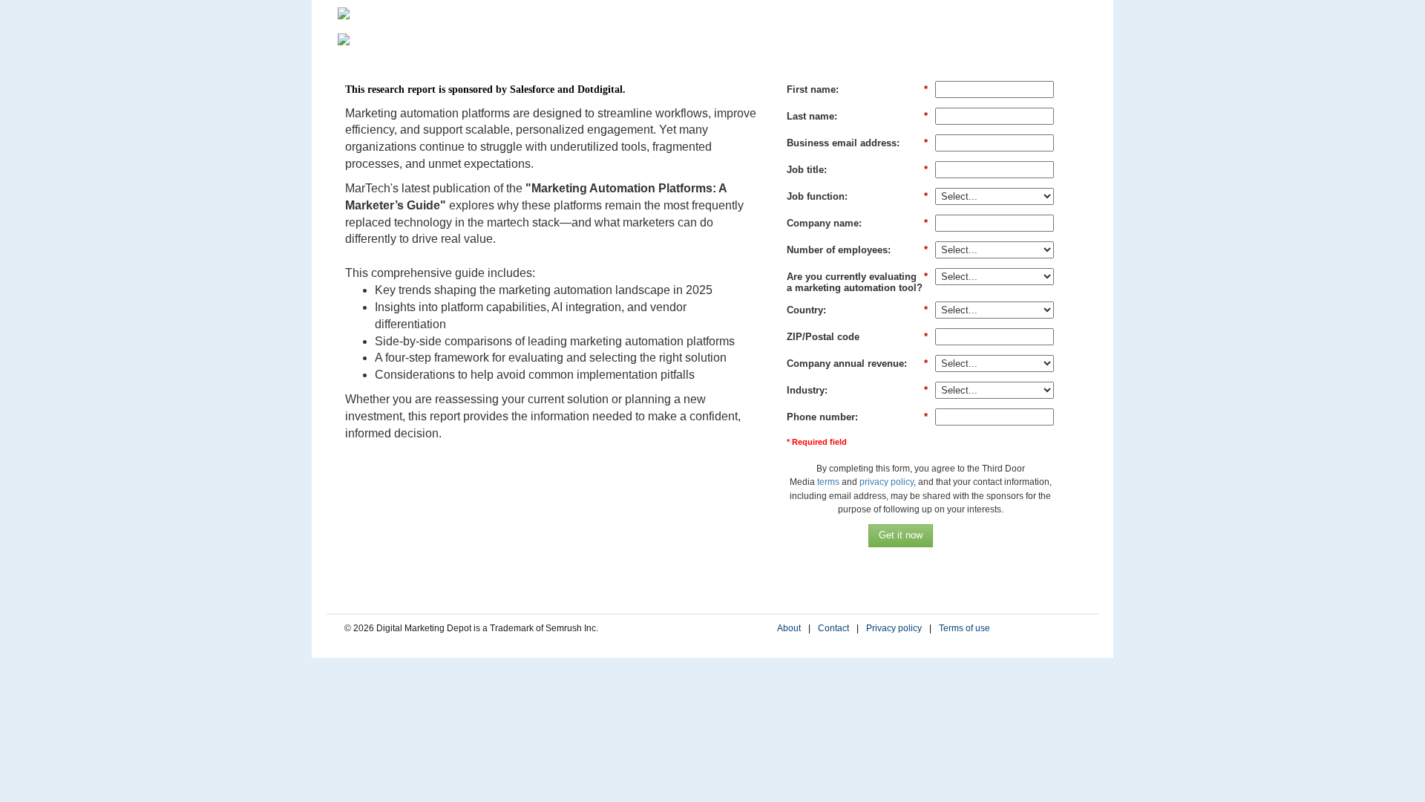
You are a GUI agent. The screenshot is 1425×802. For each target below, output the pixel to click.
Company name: (857, 223)
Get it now (901, 535)
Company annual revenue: (857, 363)
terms (828, 482)
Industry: (857, 390)
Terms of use (964, 628)
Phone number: (857, 417)
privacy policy (886, 482)
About (789, 628)
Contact (833, 628)
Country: (857, 310)
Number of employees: (857, 249)
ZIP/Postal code (857, 336)
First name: (857, 89)
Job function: (857, 196)
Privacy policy (894, 628)
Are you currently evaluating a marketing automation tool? (857, 282)
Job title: (857, 169)
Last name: (857, 116)
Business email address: (857, 143)
